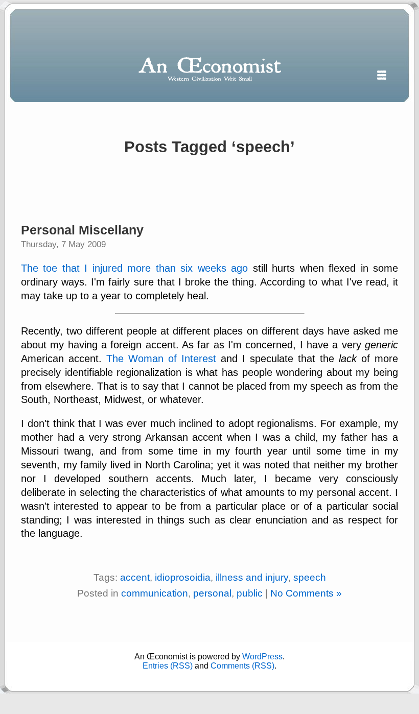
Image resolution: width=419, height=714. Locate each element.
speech (309, 577)
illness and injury (252, 577)
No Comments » (306, 593)
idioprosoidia (183, 577)
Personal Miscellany (82, 230)
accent (135, 577)
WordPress (262, 656)
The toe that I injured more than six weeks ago (134, 268)
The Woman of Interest (161, 358)
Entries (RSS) (168, 665)
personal (212, 593)
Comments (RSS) (242, 665)
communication (154, 593)
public (250, 593)
